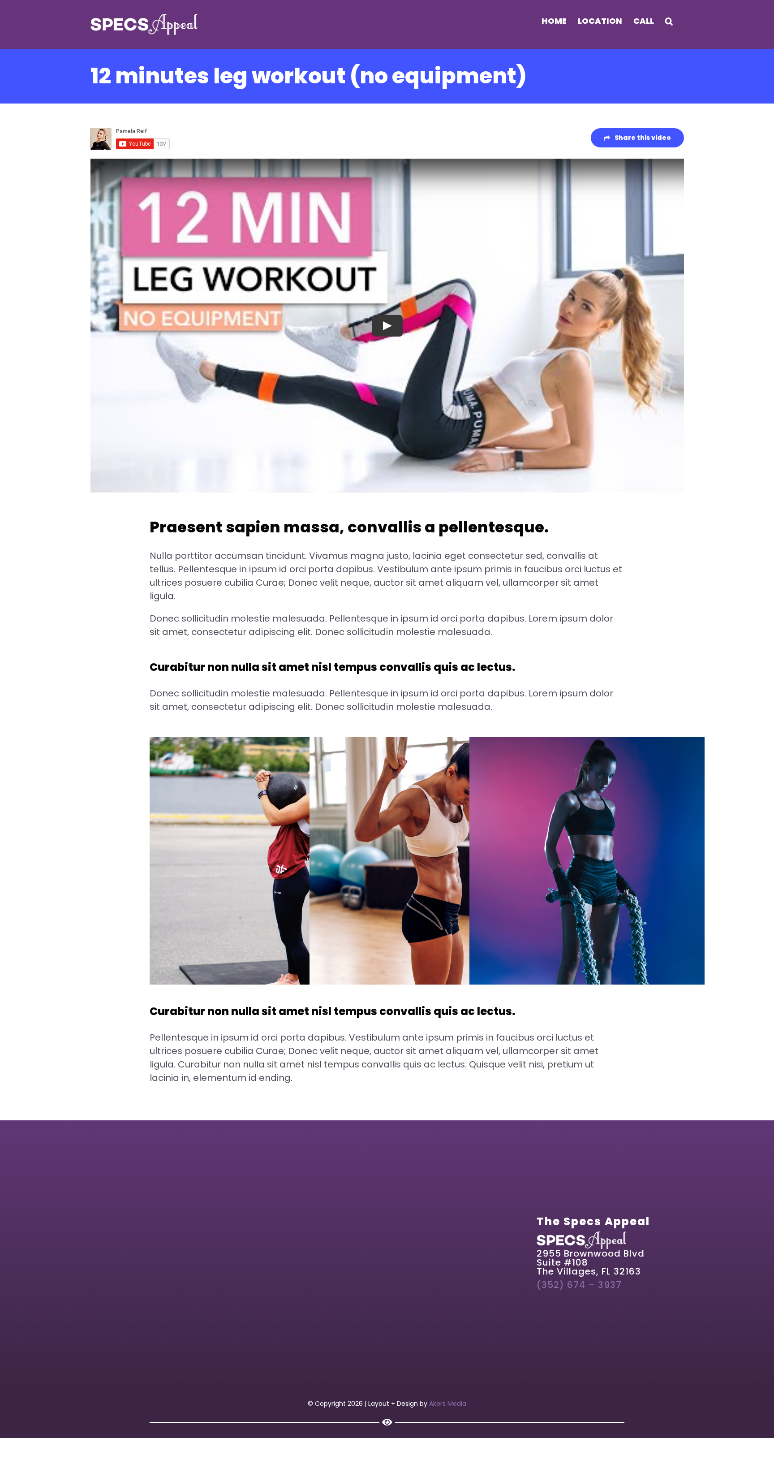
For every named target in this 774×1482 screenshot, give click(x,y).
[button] (669, 21)
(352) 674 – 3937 (579, 1285)
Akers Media (447, 1403)
